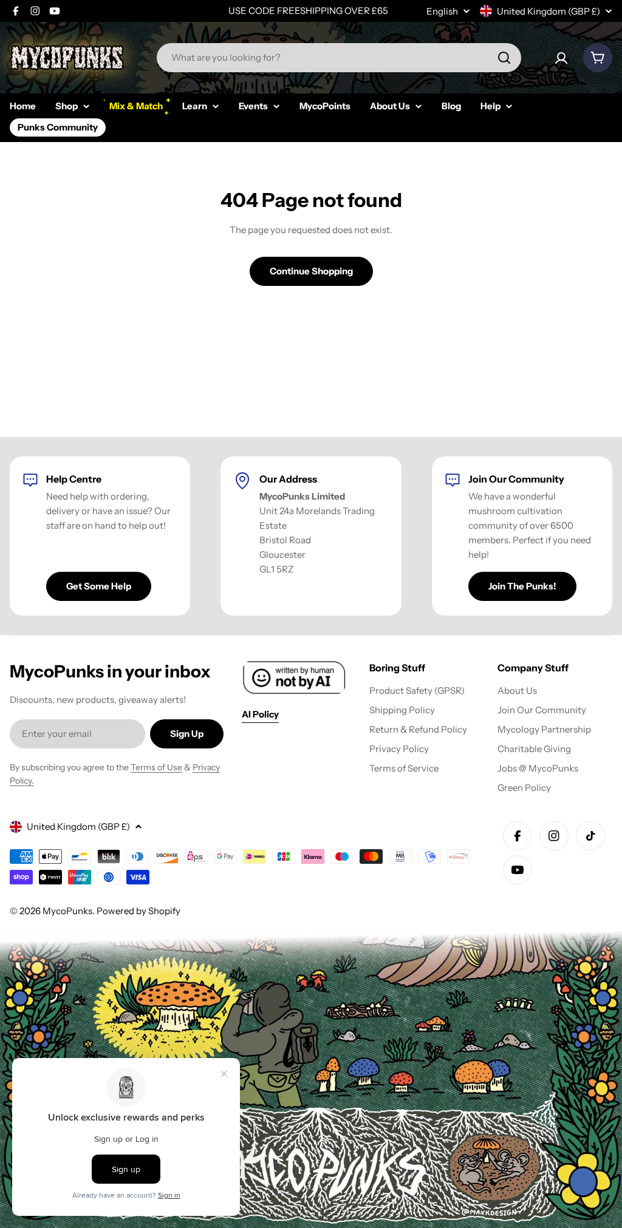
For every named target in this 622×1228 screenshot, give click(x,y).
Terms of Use (156, 767)
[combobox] (339, 57)
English (442, 11)
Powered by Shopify (138, 911)
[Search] (504, 57)
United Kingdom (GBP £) (548, 11)
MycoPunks (67, 911)
